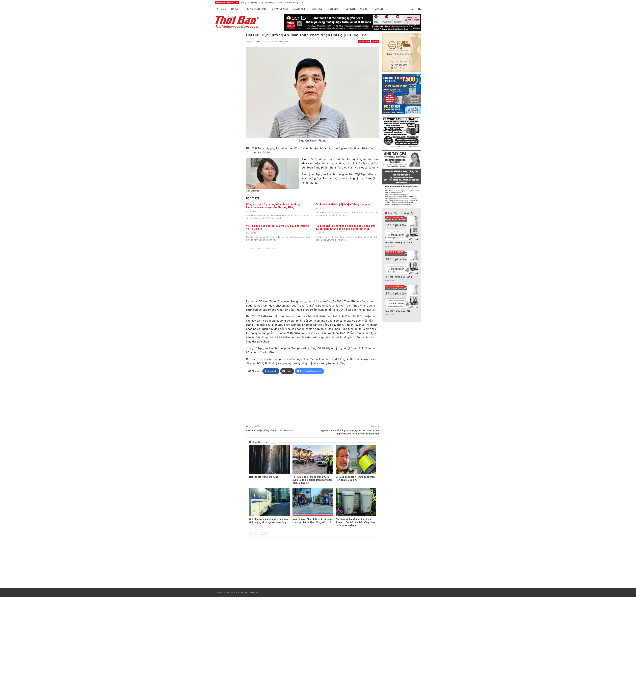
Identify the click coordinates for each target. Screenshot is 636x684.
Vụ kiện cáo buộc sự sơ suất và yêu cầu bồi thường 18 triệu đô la (277, 227)
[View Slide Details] (352, 22)
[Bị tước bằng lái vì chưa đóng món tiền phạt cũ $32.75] (356, 459)
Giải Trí (364, 8)
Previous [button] (409, 24)
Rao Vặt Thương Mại (255, 8)
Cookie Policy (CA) (294, 2)
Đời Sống (334, 8)
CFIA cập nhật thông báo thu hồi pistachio (269, 430)
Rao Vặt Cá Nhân (279, 8)
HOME (222, 8)
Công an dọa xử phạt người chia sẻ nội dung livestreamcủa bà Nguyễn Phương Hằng (273, 205)
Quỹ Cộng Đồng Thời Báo (271, 2)
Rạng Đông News (249, 2)
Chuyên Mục (299, 8)
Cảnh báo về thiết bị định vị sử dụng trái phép (343, 204)
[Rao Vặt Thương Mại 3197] (401, 262)
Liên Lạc (379, 8)
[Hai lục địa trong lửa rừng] (269, 459)
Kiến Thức (317, 8)
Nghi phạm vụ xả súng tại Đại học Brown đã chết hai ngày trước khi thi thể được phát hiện (350, 432)
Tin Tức (234, 8)
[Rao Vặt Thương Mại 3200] (401, 228)
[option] (401, 267)
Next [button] (415, 24)
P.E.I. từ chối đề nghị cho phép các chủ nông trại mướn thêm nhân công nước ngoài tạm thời (345, 227)
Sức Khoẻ (350, 8)
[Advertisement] (313, 276)
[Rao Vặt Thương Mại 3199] (401, 296)
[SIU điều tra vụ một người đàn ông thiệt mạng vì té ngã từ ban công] (269, 502)
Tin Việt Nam (364, 41)
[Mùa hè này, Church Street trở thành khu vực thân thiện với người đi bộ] (312, 502)
